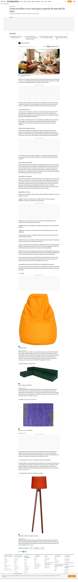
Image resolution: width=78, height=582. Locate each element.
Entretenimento (16, 558)
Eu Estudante (26, 569)
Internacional (38, 1)
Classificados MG (47, 558)
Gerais (21, 1)
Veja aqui (35, 395)
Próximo (68, 33)
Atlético (35, 559)
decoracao (37, 548)
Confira (46, 456)
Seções (4, 1)
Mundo (25, 565)
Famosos (15, 559)
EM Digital (5, 566)
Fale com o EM (6, 568)
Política (25, 1)
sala (42, 548)
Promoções (16, 571)
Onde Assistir (36, 568)
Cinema (15, 562)
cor (31, 548)
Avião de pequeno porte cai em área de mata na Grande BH (61, 37)
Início (1, 3)
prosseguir (72, 576)
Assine (70, 1)
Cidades (55, 558)
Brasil (25, 562)
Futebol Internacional (37, 565)
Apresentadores (67, 569)
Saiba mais (26, 469)
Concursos (26, 571)
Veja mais (31, 544)
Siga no (53, 46)
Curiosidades (56, 562)
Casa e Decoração (6, 3)
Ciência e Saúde (26, 568)
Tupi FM (67, 567)
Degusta (49, 1)
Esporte (55, 559)
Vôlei (35, 562)
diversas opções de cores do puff (25, 359)
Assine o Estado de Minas (8, 569)
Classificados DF (47, 559)
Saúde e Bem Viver (7, 565)
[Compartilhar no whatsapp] (50, 46)
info (28, 43)
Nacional (33, 1)
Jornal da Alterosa (67, 559)
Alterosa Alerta (67, 558)
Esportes (25, 572)
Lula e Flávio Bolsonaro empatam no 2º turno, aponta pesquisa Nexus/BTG (32, 37)
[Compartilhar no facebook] (48, 46)
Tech (15, 569)
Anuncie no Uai (18, 573)
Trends (15, 565)
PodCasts (66, 572)
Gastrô (55, 570)
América (35, 558)
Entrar (74, 1)
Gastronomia (16, 568)
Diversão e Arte (26, 566)
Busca (65, 1)
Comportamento (16, 566)
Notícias (55, 567)
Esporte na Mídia (36, 566)
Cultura (45, 1)
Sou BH (66, 564)
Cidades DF (26, 559)
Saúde (42, 1)
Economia (29, 1)
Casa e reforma (12, 6)
